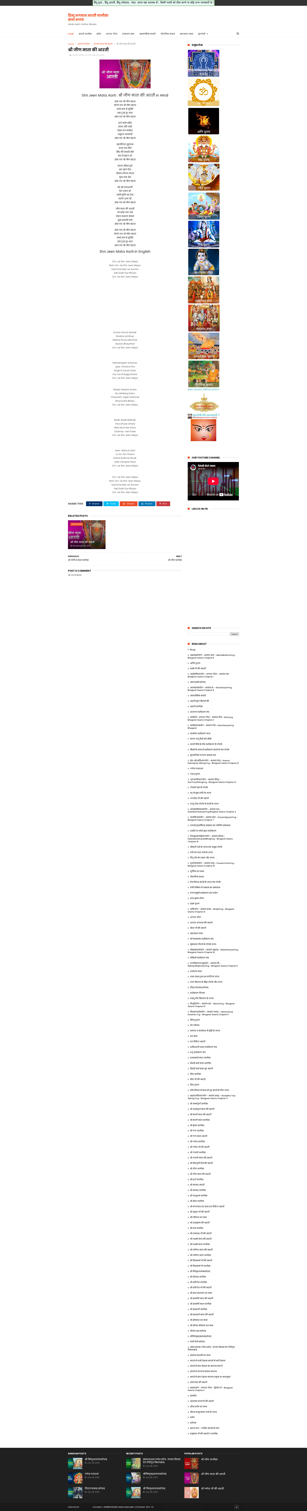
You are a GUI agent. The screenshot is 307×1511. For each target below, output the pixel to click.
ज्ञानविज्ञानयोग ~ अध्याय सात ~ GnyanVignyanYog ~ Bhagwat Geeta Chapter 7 (213, 818)
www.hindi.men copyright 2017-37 (136, 1507)
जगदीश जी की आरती (199, 798)
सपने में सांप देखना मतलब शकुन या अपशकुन (210, 1376)
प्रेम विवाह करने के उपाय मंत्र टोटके (205, 882)
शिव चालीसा (195, 1074)
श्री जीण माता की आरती (102, 44)
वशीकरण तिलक (197, 993)
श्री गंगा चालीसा (197, 1130)
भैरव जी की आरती (198, 928)
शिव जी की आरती (198, 1079)
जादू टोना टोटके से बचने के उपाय (204, 803)
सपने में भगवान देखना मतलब (203, 1371)
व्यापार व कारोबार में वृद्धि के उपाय (205, 1030)
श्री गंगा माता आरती (198, 1136)
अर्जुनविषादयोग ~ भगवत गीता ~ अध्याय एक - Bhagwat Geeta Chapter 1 (209, 675)
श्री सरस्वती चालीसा (198, 1309)
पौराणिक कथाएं (168, 33)
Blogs (193, 649)
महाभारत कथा (186, 33)
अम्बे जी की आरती (198, 668)
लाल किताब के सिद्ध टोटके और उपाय (206, 982)
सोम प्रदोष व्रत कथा (198, 1406)
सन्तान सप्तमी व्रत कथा (200, 1355)
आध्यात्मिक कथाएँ (147, 33)
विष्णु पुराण (195, 1020)
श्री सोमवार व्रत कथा (199, 1320)
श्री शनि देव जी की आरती (201, 1287)
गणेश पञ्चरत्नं (196, 768)
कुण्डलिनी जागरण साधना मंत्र (203, 755)
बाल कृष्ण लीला (197, 898)
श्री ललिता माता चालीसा (200, 1255)
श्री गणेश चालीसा (197, 1141)
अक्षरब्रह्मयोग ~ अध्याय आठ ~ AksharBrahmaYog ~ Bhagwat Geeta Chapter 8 (212, 656)
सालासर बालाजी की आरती (202, 1401)
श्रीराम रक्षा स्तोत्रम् (198, 1331)
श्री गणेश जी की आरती (199, 1147)
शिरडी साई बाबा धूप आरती (201, 1068)
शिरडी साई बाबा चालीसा (200, 1063)
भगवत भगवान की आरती (201, 922)
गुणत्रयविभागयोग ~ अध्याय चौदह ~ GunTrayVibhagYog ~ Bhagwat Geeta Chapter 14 (212, 781)
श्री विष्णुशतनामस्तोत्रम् (200, 1271)
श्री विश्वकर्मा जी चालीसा (200, 1266)
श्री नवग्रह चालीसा (198, 1190)
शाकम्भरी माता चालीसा (200, 1057)
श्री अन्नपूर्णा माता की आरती (202, 1109)
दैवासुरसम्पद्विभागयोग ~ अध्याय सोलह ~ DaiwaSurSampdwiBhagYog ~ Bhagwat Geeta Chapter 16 (210, 839)
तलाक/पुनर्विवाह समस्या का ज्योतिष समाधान (210, 825)
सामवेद (193, 1395)
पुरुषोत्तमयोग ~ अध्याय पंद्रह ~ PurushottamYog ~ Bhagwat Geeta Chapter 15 (211, 864)
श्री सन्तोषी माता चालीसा (200, 1303)
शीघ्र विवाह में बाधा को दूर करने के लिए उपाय (209, 1090)
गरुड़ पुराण (195, 774)
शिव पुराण (194, 1084)
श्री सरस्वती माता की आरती (202, 1314)
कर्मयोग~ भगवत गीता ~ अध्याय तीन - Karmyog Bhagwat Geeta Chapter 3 (210, 718)
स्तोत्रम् (193, 1422)
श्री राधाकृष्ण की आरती (200, 1222)
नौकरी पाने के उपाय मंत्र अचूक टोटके (206, 847)
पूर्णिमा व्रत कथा (197, 871)
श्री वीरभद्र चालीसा (198, 1276)
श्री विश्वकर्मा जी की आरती (201, 1260)
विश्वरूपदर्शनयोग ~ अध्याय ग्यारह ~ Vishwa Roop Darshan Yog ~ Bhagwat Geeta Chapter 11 (210, 1013)
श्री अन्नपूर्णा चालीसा (199, 1103)
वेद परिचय (194, 1025)
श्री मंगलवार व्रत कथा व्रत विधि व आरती (207, 1206)
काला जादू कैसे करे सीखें (200, 738)
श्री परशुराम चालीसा (198, 1195)
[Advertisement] (181, 18)
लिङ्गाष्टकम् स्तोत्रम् (199, 987)
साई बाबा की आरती (198, 1382)
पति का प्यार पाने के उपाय (201, 852)
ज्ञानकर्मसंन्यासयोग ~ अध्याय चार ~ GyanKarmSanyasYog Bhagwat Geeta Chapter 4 (212, 810)
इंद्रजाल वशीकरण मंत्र (199, 712)
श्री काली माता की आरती (200, 1114)
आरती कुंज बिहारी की (199, 701)
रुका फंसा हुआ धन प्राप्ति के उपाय (204, 976)
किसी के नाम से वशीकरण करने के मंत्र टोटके (209, 749)
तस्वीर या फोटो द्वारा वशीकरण (203, 830)
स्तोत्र (99, 33)
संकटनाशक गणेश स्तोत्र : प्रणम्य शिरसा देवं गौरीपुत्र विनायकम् (162, 1461)
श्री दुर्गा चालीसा (196, 1179)
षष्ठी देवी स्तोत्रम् (197, 1341)
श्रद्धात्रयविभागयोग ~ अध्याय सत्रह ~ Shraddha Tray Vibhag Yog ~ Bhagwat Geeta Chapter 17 (212, 1097)
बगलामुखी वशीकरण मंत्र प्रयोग (204, 893)
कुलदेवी (201, 33)
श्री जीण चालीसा (197, 1168)
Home (71, 33)
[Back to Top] (236, 1507)
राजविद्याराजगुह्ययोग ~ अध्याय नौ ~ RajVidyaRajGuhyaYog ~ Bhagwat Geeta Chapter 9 (213, 964)
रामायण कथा (128, 33)
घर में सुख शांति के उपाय (200, 793)
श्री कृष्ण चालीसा (197, 1125)
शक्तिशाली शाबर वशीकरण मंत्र (203, 1047)
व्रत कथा (193, 1036)
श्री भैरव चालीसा (197, 1201)
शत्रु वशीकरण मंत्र (198, 1052)
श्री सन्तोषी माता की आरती (201, 1298)
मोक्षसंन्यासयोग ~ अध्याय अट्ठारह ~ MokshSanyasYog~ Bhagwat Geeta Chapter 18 (213, 951)
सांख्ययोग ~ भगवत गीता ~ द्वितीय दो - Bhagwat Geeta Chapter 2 (210, 1389)
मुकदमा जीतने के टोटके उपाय (203, 944)
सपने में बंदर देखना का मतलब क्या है (206, 1366)
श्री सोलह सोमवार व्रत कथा (201, 1325)
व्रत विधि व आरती (197, 1041)
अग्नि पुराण (195, 663)
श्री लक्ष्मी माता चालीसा (200, 1244)
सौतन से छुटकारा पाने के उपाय (203, 1412)
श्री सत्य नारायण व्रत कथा (201, 1293)
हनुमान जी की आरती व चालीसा (204, 1433)
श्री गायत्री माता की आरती (201, 1157)
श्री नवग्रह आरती (197, 1184)
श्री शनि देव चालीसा (198, 1282)
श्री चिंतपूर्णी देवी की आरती (201, 1163)
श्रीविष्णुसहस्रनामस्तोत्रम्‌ (200, 1336)
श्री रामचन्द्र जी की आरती (201, 1233)
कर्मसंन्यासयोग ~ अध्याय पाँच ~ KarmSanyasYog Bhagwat (211, 726)
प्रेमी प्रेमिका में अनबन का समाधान (205, 887)
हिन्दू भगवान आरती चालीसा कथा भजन (88, 17)
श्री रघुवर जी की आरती (200, 1211)
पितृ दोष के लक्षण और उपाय (202, 857)
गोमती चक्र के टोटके (199, 787)
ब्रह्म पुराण (195, 903)
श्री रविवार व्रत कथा (198, 1217)
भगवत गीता (112, 33)
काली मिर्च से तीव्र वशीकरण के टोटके (206, 744)
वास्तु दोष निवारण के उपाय (202, 998)
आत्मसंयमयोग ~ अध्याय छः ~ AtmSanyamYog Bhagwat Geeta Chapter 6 (210, 689)
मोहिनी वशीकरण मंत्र (199, 957)
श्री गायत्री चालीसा (198, 1152)
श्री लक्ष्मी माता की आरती (201, 1239)
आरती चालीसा (85, 33)
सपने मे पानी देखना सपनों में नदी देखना (207, 1360)
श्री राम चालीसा (196, 1228)
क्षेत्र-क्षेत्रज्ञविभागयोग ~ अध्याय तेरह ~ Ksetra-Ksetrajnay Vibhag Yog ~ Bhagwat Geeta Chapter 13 (213, 762)
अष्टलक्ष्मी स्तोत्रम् (197, 682)
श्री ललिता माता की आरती (201, 1249)
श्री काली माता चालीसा (200, 1120)
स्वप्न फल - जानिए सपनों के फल (204, 1428)
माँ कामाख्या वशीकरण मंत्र (202, 938)
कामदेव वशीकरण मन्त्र (200, 733)
